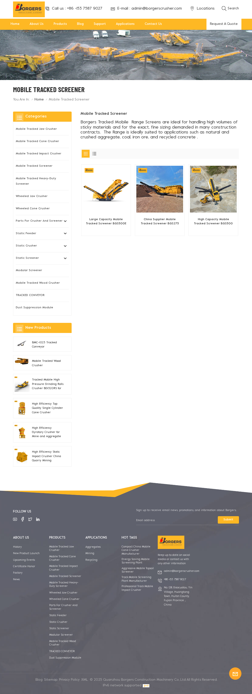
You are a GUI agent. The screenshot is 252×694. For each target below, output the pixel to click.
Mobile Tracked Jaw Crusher (36, 129)
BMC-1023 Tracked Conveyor (44, 344)
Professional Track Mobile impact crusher (137, 588)
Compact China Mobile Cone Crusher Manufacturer (136, 550)
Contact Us (153, 24)
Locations (206, 8)
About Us (37, 24)
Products (60, 24)
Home (15, 24)
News (16, 579)
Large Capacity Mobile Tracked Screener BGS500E (106, 221)
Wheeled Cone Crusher (33, 208)
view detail (106, 229)
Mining (89, 553)
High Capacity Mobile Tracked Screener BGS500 (213, 221)
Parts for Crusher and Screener (39, 221)
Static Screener (27, 258)
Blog (80, 24)
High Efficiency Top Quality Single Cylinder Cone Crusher (47, 408)
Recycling (91, 560)
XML (84, 679)
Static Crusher (26, 246)
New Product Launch (26, 553)
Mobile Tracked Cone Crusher (37, 141)
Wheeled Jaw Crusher (31, 196)
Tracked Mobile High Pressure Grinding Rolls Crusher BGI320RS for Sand (47, 385)
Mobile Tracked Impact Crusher (38, 153)
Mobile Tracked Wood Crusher (38, 283)
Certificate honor (24, 566)
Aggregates (93, 547)
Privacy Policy (69, 679)
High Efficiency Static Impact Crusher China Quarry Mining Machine (46, 457)
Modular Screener (29, 270)
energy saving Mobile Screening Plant (136, 561)
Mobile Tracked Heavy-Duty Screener (36, 181)
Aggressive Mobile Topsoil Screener (138, 570)
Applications (125, 24)
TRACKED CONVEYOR (30, 295)
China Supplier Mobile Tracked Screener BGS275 (160, 221)
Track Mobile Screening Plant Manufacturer (136, 579)
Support (100, 24)
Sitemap (51, 679)
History (17, 547)
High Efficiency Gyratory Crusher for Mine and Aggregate (46, 432)
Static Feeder (26, 233)
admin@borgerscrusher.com (156, 8)
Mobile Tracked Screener (34, 166)
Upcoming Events (24, 560)
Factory (17, 573)
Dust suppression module (34, 307)
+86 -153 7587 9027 (84, 8)
